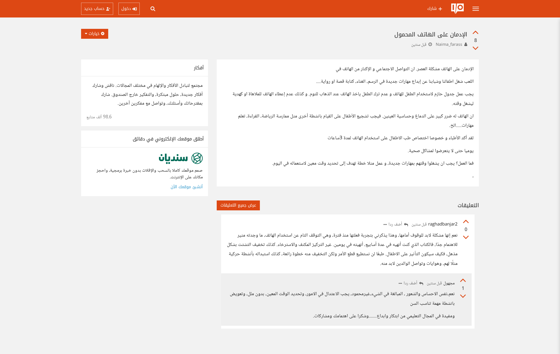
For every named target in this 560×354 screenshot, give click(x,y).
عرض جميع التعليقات (238, 205)
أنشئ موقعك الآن (187, 187)
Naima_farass (449, 44)
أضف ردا (395, 225)
